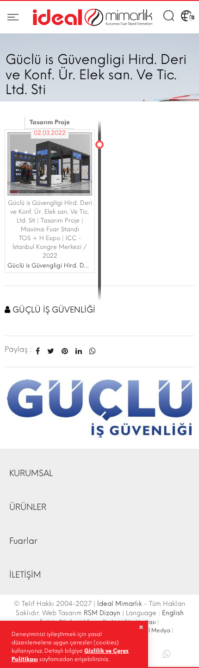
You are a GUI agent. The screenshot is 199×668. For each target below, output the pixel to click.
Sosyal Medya (151, 630)
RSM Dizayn (102, 613)
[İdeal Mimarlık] (92, 17)
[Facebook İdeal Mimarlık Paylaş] (38, 351)
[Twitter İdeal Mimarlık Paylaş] (51, 351)
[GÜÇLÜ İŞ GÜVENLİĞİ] (99, 407)
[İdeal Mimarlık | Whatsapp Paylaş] (91, 351)
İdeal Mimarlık (119, 604)
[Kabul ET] (141, 627)
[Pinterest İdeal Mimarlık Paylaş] (65, 351)
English (173, 613)
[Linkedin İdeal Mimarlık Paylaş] (79, 351)
